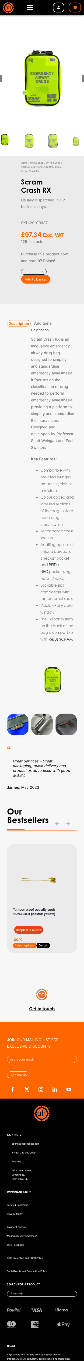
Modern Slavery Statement (22, 1235)
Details (43, 945)
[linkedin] (55, 1089)
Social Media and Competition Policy (27, 1271)
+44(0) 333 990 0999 (23, 1152)
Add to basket (36, 279)
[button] (57, 823)
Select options (24, 945)
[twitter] (27, 1089)
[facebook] (13, 1089)
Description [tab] (18, 323)
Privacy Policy (15, 1213)
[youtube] (69, 1089)
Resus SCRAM (61, 639)
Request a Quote (29, 930)
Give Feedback (15, 1244)
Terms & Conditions (17, 1204)
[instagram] (41, 1089)
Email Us (16, 1161)
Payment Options (16, 1227)
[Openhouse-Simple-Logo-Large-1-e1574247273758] (8, 4)
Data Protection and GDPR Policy (25, 1258)
